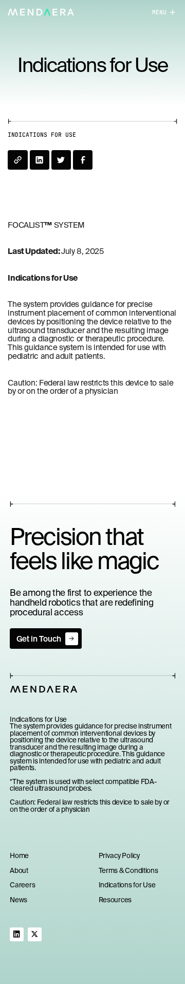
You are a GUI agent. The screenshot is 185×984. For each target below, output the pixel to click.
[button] (159, 12)
